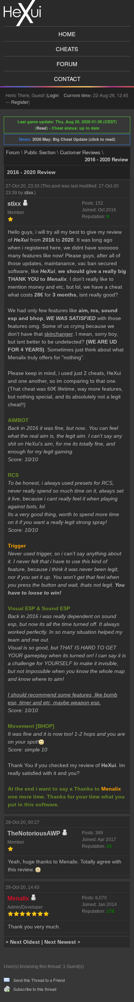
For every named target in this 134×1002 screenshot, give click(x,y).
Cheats (67, 49)
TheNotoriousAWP (33, 833)
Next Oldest (25, 942)
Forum (67, 64)
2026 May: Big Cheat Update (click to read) (73, 139)
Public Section (39, 152)
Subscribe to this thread (34, 989)
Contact (67, 79)
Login (53, 95)
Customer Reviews (80, 152)
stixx (28, 192)
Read (41, 128)
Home (67, 34)
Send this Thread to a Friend (39, 980)
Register (19, 102)
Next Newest (60, 942)
